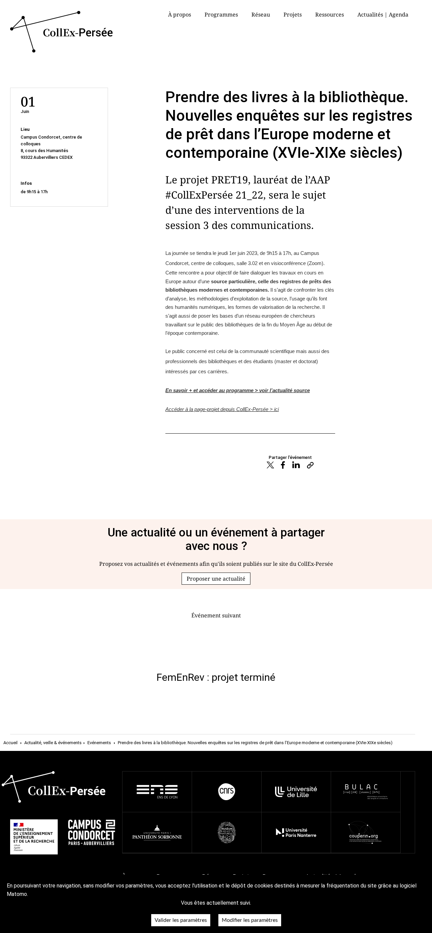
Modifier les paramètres (250, 920)
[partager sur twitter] (270, 466)
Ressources (329, 14)
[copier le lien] (310, 466)
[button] (216, 578)
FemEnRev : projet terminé (216, 677)
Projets (293, 14)
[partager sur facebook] (283, 466)
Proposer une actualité (216, 578)
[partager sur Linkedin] (296, 465)
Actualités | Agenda (382, 14)
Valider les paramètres (181, 920)
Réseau (260, 14)
